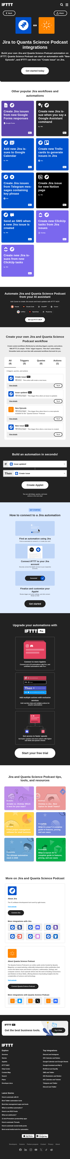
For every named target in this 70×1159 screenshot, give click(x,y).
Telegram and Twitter (50, 1083)
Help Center (6, 1069)
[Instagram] (30, 1150)
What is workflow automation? (12, 1108)
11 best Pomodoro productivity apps (14, 1118)
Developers (13, 1144)
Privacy (50, 1144)
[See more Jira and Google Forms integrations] (52, 927)
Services (5, 1054)
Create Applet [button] (35, 485)
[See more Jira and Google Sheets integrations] (16, 927)
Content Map (6, 1072)
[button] (67, 4)
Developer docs (7, 1083)
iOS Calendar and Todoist (52, 1080)
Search (4, 1076)
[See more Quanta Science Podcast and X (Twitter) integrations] (34, 1001)
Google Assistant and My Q (52, 1065)
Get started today (35, 70)
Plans (4, 1080)
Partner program (32, 1144)
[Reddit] (51, 1150)
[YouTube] (36, 1150)
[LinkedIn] (25, 1150)
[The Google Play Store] (42, 1136)
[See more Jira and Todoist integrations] (16, 936)
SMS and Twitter (48, 1072)
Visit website (12, 906)
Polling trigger (21, 395)
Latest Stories (8, 1093)
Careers (22, 1144)
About (58, 1144)
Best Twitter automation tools (12, 1100)
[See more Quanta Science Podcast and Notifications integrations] (16, 1001)
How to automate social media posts (14, 1126)
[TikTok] (46, 1150)
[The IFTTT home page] (7, 4)
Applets (4, 1062)
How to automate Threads (11, 1122)
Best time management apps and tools (15, 1104)
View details (13, 385)
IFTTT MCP (5, 1065)
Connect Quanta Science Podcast (23, 986)
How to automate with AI (10, 1097)
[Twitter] (41, 1150)
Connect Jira (15, 913)
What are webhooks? (9, 1115)
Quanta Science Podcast (42, 42)
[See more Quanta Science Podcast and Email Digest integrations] (52, 1001)
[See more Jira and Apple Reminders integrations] (34, 936)
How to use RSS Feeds (10, 1111)
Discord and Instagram (51, 1054)
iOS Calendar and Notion (51, 1058)
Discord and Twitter (49, 1087)
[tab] (10, 362)
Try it (58, 385)
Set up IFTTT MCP (35, 320)
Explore (5, 1051)
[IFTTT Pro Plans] (28, 377)
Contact (43, 1144)
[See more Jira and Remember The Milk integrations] (52, 936)
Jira (6, 42)
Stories (4, 1058)
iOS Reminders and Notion (52, 1076)
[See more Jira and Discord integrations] (34, 927)
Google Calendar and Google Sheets (55, 1062)
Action (19, 380)
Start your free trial (35, 753)
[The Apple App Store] (28, 1136)
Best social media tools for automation (15, 1129)
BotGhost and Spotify (50, 1069)
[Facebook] (20, 1150)
